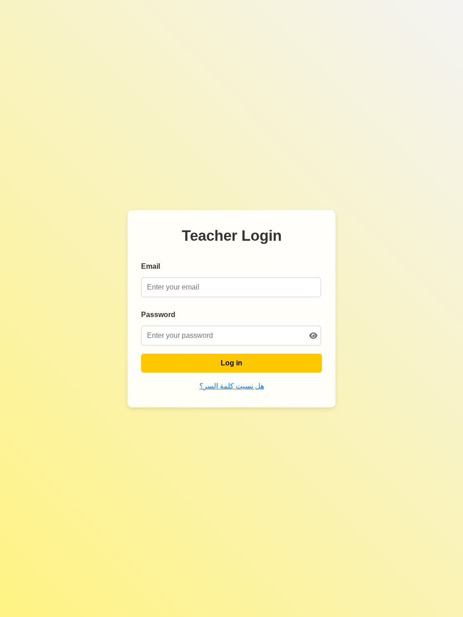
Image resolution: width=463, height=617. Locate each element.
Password (158, 314)
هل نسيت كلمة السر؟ (231, 386)
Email (150, 266)
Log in (231, 363)
